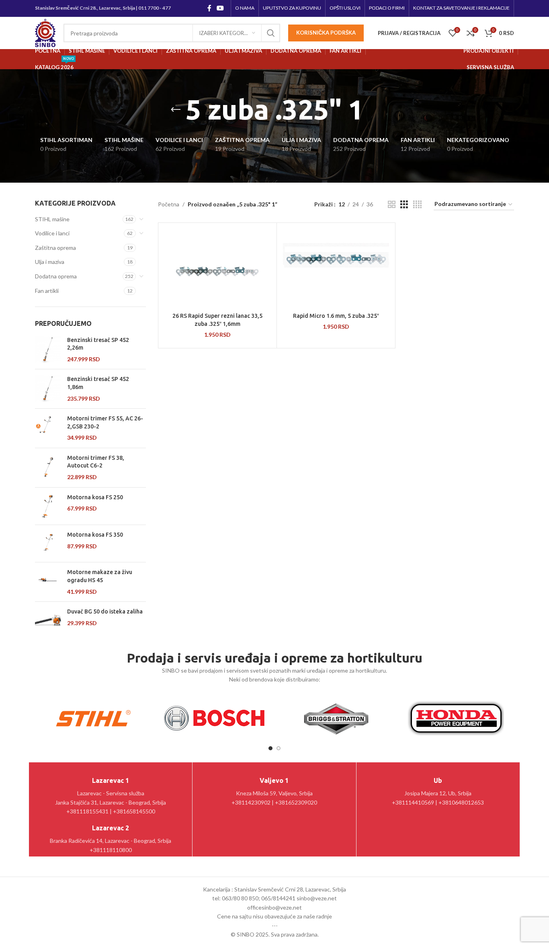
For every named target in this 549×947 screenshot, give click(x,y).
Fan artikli (47, 290)
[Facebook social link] (209, 8)
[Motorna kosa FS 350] (48, 543)
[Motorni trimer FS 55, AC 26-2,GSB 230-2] (48, 428)
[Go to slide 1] (270, 748)
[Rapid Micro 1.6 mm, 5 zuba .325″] (336, 269)
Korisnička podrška (326, 32)
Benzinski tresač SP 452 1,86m (98, 383)
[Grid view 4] (417, 205)
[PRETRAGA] (271, 33)
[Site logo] (45, 32)
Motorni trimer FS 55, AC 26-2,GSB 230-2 (105, 422)
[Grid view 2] (391, 205)
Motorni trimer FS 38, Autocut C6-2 (95, 462)
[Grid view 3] (404, 205)
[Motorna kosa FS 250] (48, 506)
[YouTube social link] (220, 8)
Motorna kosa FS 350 (95, 534)
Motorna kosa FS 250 (95, 497)
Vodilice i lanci (52, 233)
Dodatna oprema (56, 276)
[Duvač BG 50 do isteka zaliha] (48, 620)
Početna (168, 204)
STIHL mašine (52, 219)
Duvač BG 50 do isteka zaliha (105, 611)
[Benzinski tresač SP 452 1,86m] (48, 388)
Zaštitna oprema (55, 247)
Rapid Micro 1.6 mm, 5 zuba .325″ (336, 316)
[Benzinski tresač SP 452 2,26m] (48, 349)
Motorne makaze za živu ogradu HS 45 (99, 576)
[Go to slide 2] (279, 748)
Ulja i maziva (49, 261)
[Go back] (176, 110)
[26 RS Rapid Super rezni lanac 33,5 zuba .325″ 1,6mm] (217, 269)
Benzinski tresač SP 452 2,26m (98, 344)
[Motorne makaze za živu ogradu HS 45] (48, 581)
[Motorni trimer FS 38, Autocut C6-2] (48, 467)
